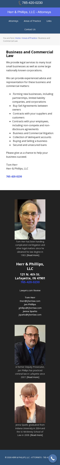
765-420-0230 (30, 282)
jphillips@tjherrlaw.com (30, 307)
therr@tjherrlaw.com (30, 301)
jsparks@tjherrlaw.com (30, 314)
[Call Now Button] (52, 458)
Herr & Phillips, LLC (21, 457)
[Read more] (32, 255)
